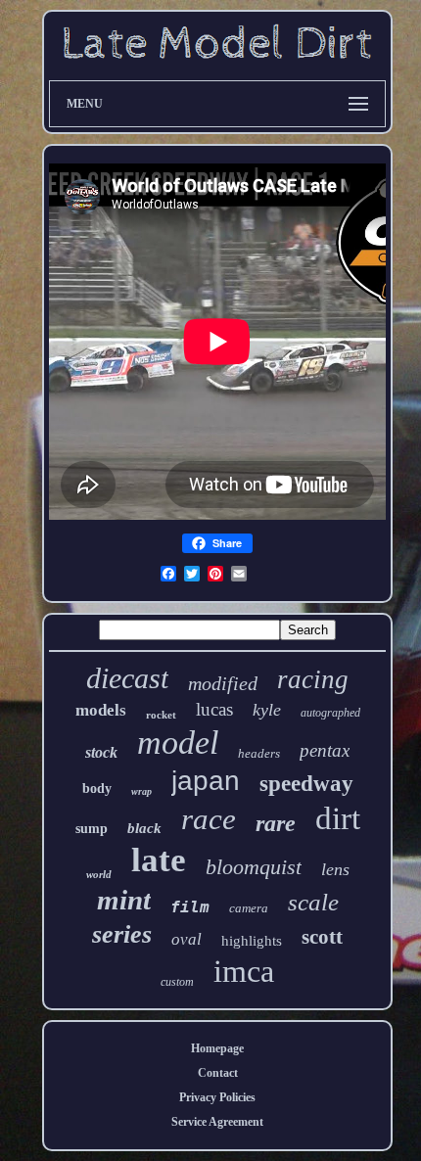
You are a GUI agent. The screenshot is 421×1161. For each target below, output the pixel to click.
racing (313, 679)
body (97, 788)
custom (177, 982)
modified (222, 683)
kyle (267, 710)
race (208, 819)
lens (335, 869)
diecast (127, 678)
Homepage (217, 1048)
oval (186, 939)
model (177, 742)
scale (313, 902)
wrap (141, 791)
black (144, 828)
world (99, 874)
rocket (161, 714)
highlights (251, 941)
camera (248, 908)
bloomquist (254, 867)
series (122, 934)
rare (276, 823)
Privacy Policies (217, 1097)
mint (124, 899)
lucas (214, 709)
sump (91, 828)
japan (205, 781)
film (190, 907)
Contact (218, 1073)
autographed (330, 713)
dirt (337, 818)
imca (243, 971)
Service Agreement (217, 1122)
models (100, 710)
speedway (306, 783)
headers (259, 753)
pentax (325, 750)
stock (101, 752)
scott (322, 937)
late (158, 860)
